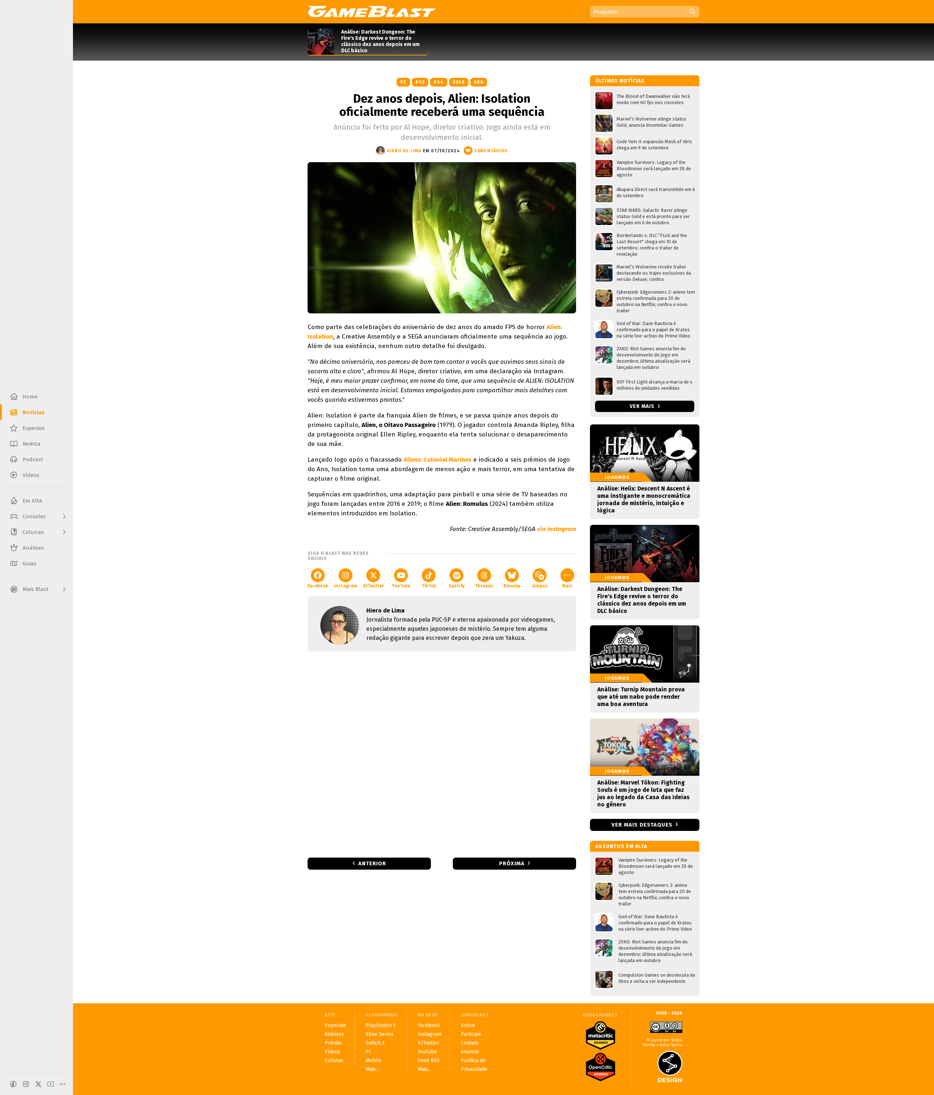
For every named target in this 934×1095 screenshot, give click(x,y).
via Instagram (556, 529)
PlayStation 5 (381, 1025)
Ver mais (643, 406)
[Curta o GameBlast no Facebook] (13, 1084)
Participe (471, 1034)
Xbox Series (379, 1034)
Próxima (512, 863)
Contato (470, 1043)
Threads (484, 585)
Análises (334, 1034)
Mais (567, 585)
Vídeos (332, 1052)
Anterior (372, 863)
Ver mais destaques (641, 824)
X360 (459, 82)
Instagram (345, 585)
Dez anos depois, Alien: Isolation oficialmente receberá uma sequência (442, 105)
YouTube (401, 585)
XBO (478, 82)
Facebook (318, 585)
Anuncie (470, 1052)
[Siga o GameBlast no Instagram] (26, 1084)
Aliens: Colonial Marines (437, 459)
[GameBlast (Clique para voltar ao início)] (371, 11)
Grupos (540, 585)
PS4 (439, 82)
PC (403, 82)
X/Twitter (373, 585)
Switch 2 (375, 1043)
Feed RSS (429, 1060)
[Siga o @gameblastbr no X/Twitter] (38, 1084)
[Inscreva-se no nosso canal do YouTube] (51, 1084)
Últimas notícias (620, 81)
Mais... (372, 1069)
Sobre (468, 1025)
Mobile (374, 1060)
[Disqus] (442, 754)
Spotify (456, 585)
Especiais (335, 1025)
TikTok (429, 585)
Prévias (333, 1043)
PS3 (420, 82)
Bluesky (511, 585)
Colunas (334, 1060)
